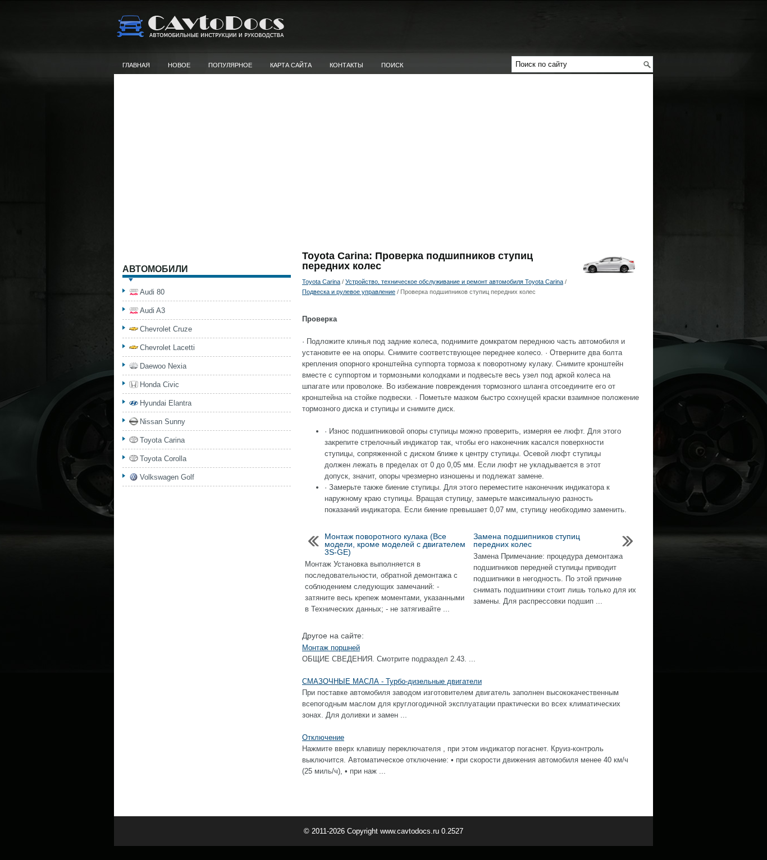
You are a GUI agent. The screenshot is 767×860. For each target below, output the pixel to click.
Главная (136, 65)
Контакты (346, 65)
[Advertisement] (383, 166)
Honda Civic (159, 384)
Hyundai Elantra (165, 403)
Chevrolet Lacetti (167, 347)
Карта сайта (291, 65)
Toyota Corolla (163, 458)
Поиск (392, 65)
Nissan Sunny (162, 421)
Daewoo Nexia (163, 366)
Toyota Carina (321, 281)
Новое (179, 65)
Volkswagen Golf (167, 477)
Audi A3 (152, 310)
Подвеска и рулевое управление (348, 291)
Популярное (230, 65)
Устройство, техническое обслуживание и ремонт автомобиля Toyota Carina (454, 281)
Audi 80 (152, 292)
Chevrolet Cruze (166, 329)
